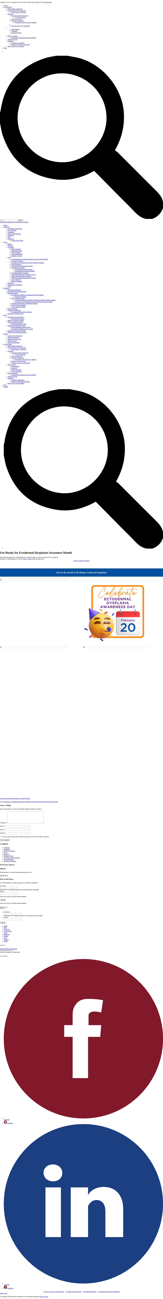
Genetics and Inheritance (15, 285)
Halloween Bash (16, 33)
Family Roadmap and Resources (21, 327)
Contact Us (11, 239)
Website (2, 833)
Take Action (48, 2)
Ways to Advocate (16, 19)
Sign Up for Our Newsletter (16, 46)
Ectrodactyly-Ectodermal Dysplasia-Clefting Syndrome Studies (34, 302)
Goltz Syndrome (16, 264)
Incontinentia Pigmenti (18, 268)
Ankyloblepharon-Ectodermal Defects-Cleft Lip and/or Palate (29, 259)
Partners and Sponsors (14, 234)
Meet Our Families (13, 337)
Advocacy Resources (17, 21)
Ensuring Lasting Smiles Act (19, 16)
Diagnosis (10, 283)
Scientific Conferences (14, 310)
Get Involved (8, 7)
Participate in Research (14, 290)
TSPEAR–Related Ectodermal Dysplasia (23, 278)
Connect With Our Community (17, 10)
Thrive (6, 334)
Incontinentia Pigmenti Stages (24, 269)
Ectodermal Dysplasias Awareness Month (23, 38)
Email (2, 829)
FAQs (9, 286)
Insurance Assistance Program (16, 325)
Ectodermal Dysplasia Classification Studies (24, 303)
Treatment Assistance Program (17, 330)
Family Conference (9, 851)
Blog (5, 48)
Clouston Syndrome (17, 261)
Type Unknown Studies (18, 307)
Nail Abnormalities (17, 254)
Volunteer (10, 41)
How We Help (12, 230)
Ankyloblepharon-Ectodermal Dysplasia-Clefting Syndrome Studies (35, 300)
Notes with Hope (16, 34)
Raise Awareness (13, 36)
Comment (3, 823)
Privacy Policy (44, 1296)
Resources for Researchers (15, 313)
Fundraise (14, 31)
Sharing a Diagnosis (14, 342)
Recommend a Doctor (17, 319)
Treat (5, 315)
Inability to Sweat (16, 256)
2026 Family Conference (15, 9)
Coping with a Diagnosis (15, 336)
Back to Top (3, 1293)
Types (9, 257)
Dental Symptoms (16, 251)
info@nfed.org (12, 949)
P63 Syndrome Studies (18, 298)
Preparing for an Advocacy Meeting (25, 22)
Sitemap (6, 939)
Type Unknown (16, 279)
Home (5, 225)
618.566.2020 (4, 949)
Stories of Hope (8, 856)
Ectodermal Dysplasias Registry (17, 291)
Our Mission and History (15, 228)
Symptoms (11, 247)
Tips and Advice (8, 859)
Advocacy (7, 847)
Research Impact (12, 308)
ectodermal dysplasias (17, 802)
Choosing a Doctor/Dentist (15, 317)
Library (10, 244)
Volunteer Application (17, 43)
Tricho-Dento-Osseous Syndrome (21, 276)
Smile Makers (15, 29)
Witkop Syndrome (16, 281)
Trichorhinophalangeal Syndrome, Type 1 (23, 274)
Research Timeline (20, 296)
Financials (11, 235)
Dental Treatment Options (15, 322)
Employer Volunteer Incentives (20, 44)
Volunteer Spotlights (10, 861)
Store (9, 237)
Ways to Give (12, 27)
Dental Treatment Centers (19, 324)
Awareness (6, 802)
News (29, 559)
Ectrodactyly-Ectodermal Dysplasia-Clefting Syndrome (27, 262)
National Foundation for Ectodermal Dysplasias (14, 222)
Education (7, 849)
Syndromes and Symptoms (12, 858)
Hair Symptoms (16, 252)
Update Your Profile (17, 240)
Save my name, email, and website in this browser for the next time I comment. (25, 836)
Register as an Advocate (19, 24)
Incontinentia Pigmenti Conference (21, 312)
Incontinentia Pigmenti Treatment (25, 271)
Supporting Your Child (14, 339)
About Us (7, 227)
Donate (6, 51)
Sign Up (3, 900)
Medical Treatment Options (16, 320)
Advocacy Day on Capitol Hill (20, 26)
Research (6, 288)
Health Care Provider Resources (17, 332)
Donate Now (4, 875)
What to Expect (12, 341)
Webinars (10, 245)
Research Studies (13, 293)
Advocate (10, 14)
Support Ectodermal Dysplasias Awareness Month (15, 798)
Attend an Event (12, 39)
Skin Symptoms (16, 249)
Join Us (6, 5)
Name (2, 826)
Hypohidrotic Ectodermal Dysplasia (22, 266)
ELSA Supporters (20, 17)
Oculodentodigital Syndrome (19, 273)
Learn (5, 242)
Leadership (11, 232)
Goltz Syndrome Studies (18, 305)
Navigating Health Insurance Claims (22, 329)
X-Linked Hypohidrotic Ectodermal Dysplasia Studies (27, 295)
